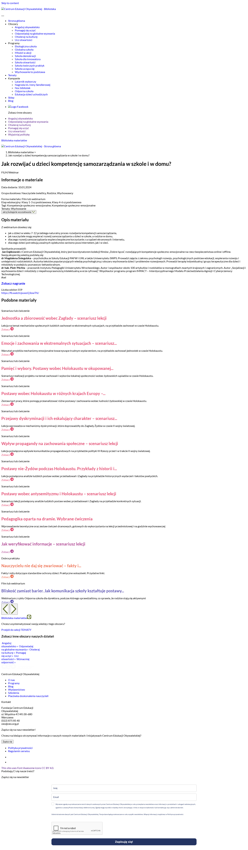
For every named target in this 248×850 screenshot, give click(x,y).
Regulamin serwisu (19, 751)
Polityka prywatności (20, 747)
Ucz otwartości (23, 39)
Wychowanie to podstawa (30, 71)
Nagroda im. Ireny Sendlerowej (32, 84)
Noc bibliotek (22, 87)
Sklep (11, 97)
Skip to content (10, 3)
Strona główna (16, 20)
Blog (10, 100)
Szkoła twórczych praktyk (29, 65)
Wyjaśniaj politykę (19, 134)
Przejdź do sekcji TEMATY (16, 629)
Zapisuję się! (124, 841)
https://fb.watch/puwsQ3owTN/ (20, 292)
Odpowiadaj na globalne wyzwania (35, 33)
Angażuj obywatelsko (27, 27)
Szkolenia (13, 692)
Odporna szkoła (24, 91)
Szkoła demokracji (25, 55)
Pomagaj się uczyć (25, 30)
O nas (11, 679)
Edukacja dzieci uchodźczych (31, 94)
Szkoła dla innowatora (27, 59)
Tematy (12, 75)
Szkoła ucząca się (24, 68)
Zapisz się (7, 741)
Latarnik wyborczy (25, 81)
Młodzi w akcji (23, 52)
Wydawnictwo (16, 689)
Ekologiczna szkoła (26, 46)
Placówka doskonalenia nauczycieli (28, 695)
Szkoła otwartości (25, 62)
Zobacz (5, 329)
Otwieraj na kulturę (26, 36)
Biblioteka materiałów (14, 140)
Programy (14, 683)
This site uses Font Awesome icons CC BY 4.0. (27, 767)
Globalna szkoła (24, 49)
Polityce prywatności (175, 814)
